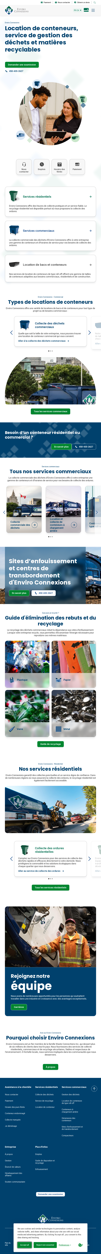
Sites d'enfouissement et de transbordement (72, 1128)
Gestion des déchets (70, 1094)
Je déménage (11, 1126)
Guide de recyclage (50, 744)
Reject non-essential (45, 1245)
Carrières (19, 1007)
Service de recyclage (44, 1101)
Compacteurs (67, 1135)
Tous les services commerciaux (50, 411)
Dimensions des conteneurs (68, 1119)
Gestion (8, 1160)
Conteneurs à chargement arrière (70, 1110)
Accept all (24, 1245)
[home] (16, 10)
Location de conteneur (45, 1107)
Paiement (9, 1101)
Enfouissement (41, 1169)
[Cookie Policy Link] (81, 1245)
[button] (77, 10)
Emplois (38, 1154)
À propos (50, 1067)
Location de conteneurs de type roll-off (72, 1102)
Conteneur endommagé (15, 1113)
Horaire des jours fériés (15, 1107)
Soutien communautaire (15, 1182)
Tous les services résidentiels (50, 887)
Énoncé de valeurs (13, 1167)
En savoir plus (61, 446)
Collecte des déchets (44, 1094)
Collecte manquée (13, 1120)
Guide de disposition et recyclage (45, 1161)
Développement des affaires (13, 1174)
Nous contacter (11, 1094)
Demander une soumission (22, 64)
